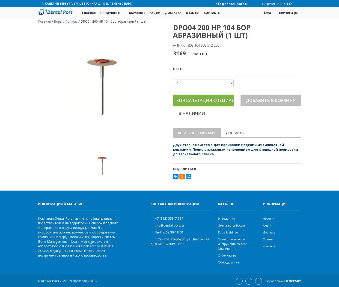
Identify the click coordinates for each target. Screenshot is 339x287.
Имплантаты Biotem (231, 225)
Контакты (212, 13)
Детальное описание (197, 133)
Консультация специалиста (205, 100)
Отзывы (192, 13)
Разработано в (275, 281)
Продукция (109, 13)
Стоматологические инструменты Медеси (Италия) (232, 244)
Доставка (173, 13)
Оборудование (228, 262)
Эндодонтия (226, 219)
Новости (268, 219)
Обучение (137, 13)
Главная (89, 13)
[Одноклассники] (182, 176)
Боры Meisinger (228, 232)
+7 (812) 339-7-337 (169, 218)
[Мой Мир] (188, 176)
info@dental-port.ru (169, 225)
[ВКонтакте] (175, 176)
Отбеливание (227, 255)
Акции (155, 13)
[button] (286, 13)
